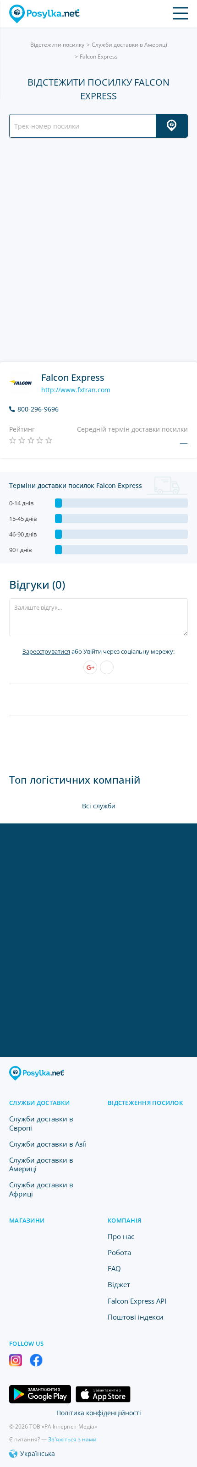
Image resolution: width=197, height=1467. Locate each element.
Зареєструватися (46, 651)
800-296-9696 (38, 409)
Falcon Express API (137, 1300)
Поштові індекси (136, 1316)
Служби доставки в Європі (41, 1123)
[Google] (90, 667)
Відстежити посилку (57, 45)
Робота (119, 1252)
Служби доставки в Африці (41, 1189)
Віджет (119, 1284)
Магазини (26, 1220)
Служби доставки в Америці (129, 45)
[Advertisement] (98, 250)
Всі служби (98, 806)
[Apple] (107, 667)
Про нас (121, 1236)
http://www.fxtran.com (75, 390)
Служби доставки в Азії (47, 1143)
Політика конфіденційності (98, 1413)
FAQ (114, 1268)
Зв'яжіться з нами (72, 1439)
